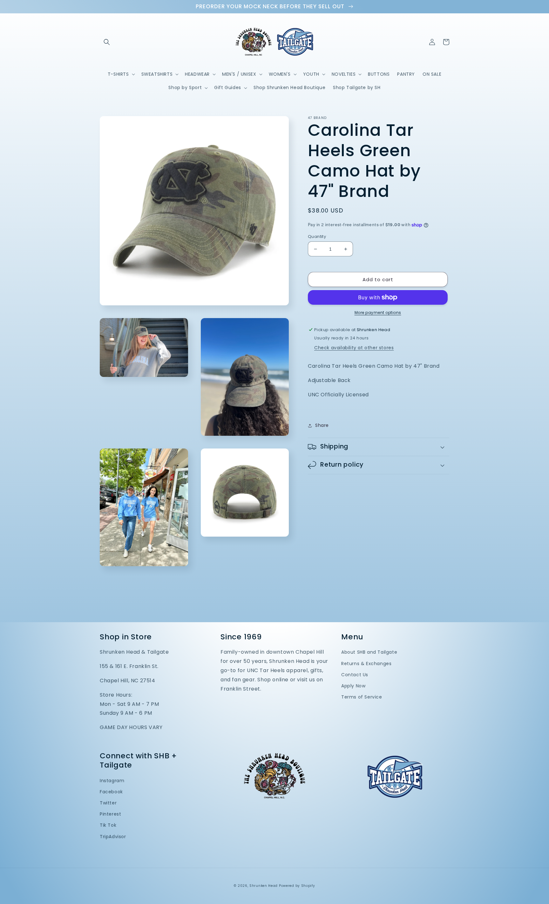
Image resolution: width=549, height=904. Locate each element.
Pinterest (110, 814)
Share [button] (322, 425)
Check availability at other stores (354, 347)
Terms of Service (361, 697)
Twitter (108, 803)
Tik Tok (108, 825)
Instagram (112, 780)
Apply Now (353, 686)
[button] (107, 42)
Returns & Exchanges (366, 663)
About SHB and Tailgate (369, 652)
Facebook (111, 792)
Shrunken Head (263, 885)
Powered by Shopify (297, 885)
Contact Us (354, 674)
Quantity (317, 236)
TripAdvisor (113, 836)
